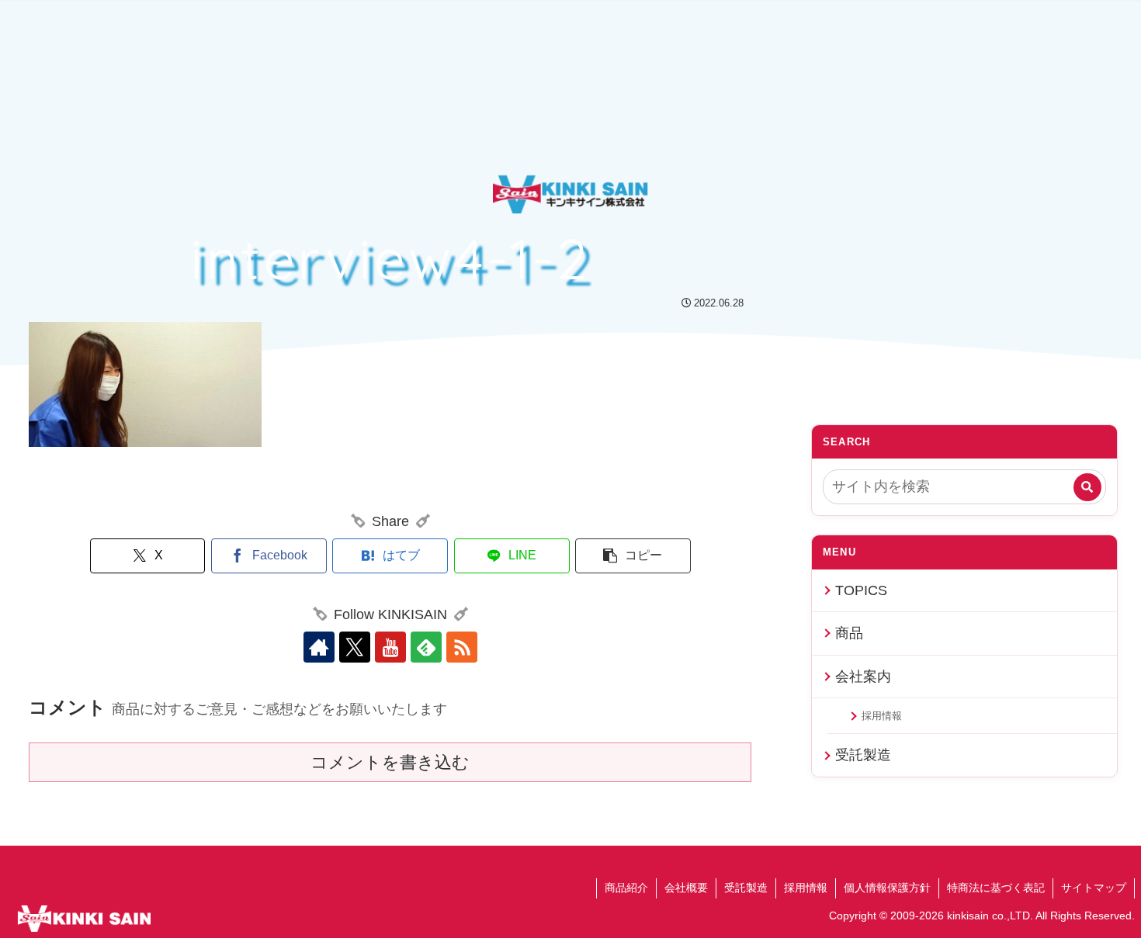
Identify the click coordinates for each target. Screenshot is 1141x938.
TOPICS (861, 590)
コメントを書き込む (390, 762)
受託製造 (863, 755)
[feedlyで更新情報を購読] (426, 647)
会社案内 (863, 676)
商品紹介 (626, 887)
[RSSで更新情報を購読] (461, 647)
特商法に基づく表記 (996, 887)
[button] (633, 555)
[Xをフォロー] (354, 647)
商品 (849, 633)
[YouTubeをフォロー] (390, 647)
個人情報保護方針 (887, 887)
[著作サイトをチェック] (319, 647)
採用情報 (882, 716)
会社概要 (686, 887)
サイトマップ (1093, 887)
